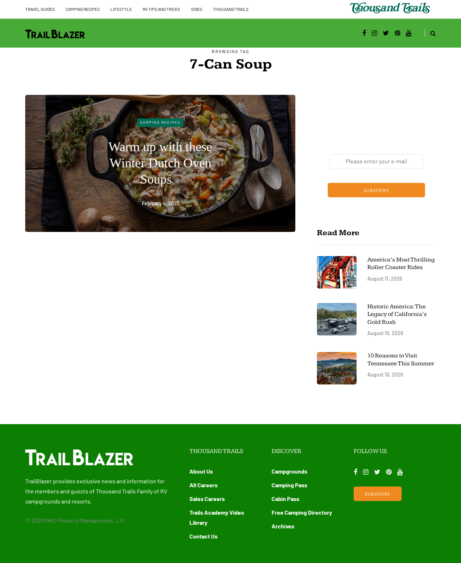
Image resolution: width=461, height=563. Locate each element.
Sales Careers (207, 498)
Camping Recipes (83, 9)
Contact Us (203, 536)
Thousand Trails (231, 9)
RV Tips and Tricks (161, 9)
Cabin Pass (285, 498)
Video (196, 9)
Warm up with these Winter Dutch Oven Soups (160, 163)
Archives (283, 526)
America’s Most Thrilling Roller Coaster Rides (401, 263)
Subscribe (376, 190)
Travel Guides (40, 9)
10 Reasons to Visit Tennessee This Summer (400, 359)
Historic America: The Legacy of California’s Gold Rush (397, 314)
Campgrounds (289, 471)
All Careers (203, 484)
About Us (201, 471)
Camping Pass (289, 484)
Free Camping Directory (302, 512)
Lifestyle (121, 9)
